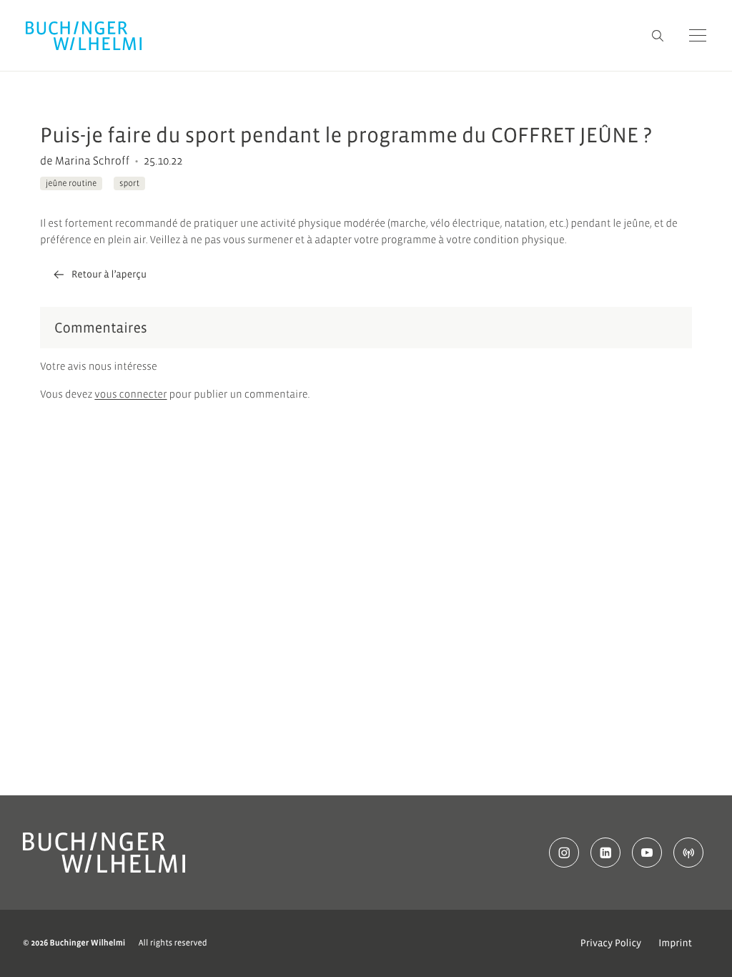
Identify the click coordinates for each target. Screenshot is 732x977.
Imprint (675, 943)
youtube (647, 853)
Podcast (688, 853)
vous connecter (130, 396)
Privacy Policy (610, 943)
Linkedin (605, 853)
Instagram (564, 853)
